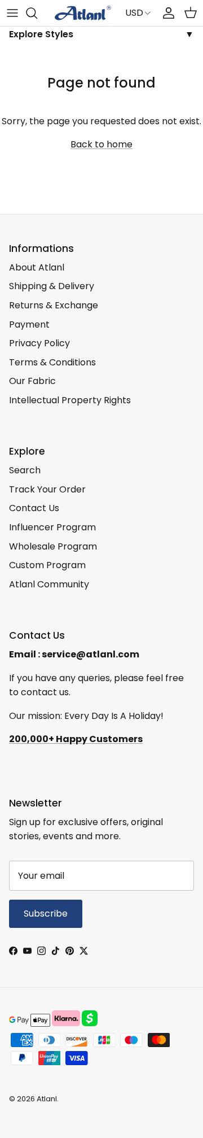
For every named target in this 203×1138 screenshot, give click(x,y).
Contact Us (34, 508)
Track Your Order (47, 489)
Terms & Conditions (52, 362)
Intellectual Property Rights (70, 400)
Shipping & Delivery (51, 286)
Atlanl (47, 1098)
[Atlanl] (83, 13)
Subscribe (46, 913)
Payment (29, 324)
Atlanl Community (49, 584)
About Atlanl (36, 267)
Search (25, 470)
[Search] (37, 13)
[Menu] (12, 13)
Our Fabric (32, 380)
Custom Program (47, 565)
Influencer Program (52, 527)
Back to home (101, 144)
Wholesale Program (53, 546)
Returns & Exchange (53, 305)
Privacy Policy (39, 343)
